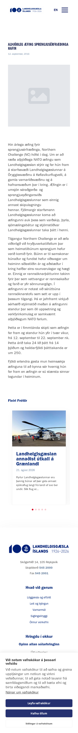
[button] (32, 509)
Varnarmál (39, 610)
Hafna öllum (39, 713)
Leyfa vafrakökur (39, 703)
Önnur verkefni (39, 622)
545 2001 (41, 573)
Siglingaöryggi (39, 616)
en (56, 10)
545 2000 (46, 567)
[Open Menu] (65, 10)
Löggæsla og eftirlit (39, 597)
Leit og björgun (39, 603)
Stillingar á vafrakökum (39, 723)
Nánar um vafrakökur (22, 692)
